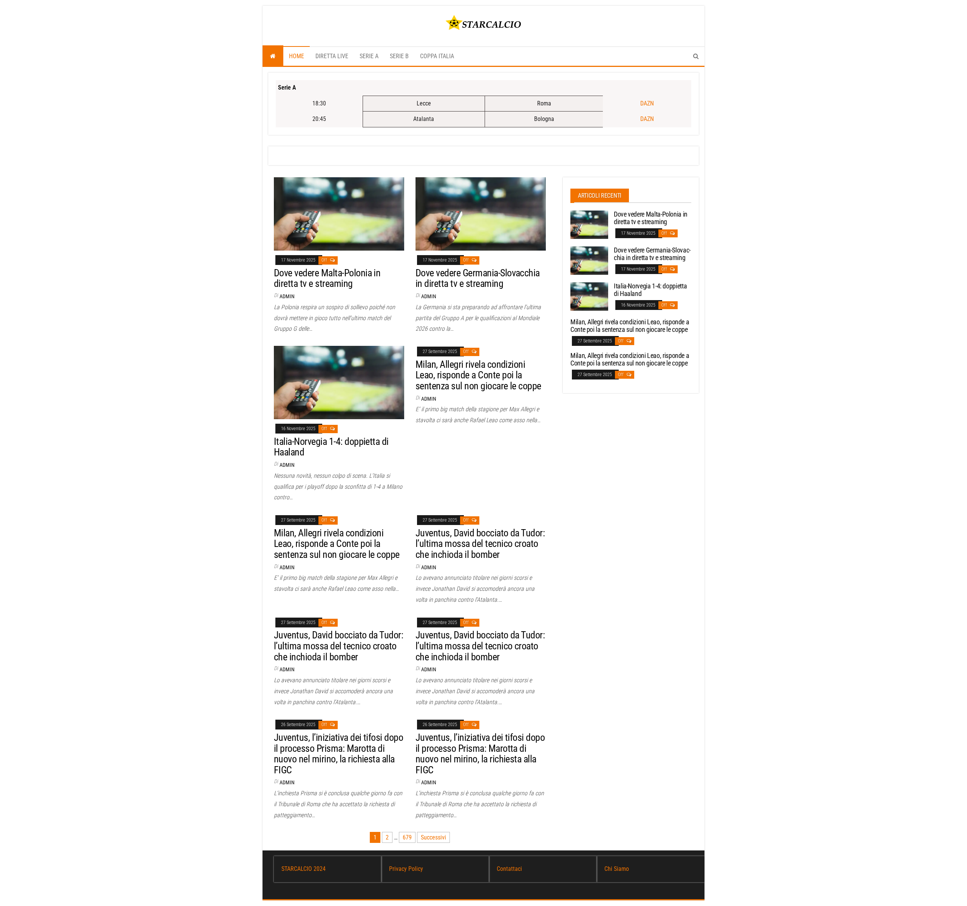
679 (407, 837)
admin (287, 296)
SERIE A (369, 56)
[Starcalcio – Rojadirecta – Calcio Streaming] (273, 56)
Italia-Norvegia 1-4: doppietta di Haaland (331, 447)
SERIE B (399, 56)
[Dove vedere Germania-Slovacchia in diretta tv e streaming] (481, 213)
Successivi (433, 837)
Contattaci (509, 868)
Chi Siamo (616, 868)
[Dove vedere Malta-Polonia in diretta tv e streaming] (339, 213)
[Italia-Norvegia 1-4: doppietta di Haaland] (339, 382)
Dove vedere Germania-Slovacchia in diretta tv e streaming (478, 278)
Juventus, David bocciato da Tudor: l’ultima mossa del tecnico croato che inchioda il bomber (480, 543)
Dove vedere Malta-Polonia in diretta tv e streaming (327, 278)
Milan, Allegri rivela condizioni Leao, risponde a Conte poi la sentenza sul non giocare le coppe (478, 375)
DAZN (647, 103)
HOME (296, 56)
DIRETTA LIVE (331, 56)
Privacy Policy (406, 868)
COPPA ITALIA (437, 56)
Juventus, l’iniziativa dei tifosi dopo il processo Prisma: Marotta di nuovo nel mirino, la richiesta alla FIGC (338, 754)
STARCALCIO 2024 (303, 868)
